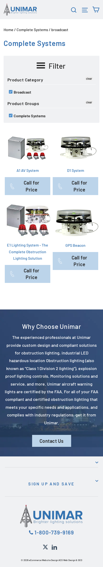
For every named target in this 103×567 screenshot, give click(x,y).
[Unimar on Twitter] (45, 546)
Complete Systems (32, 29)
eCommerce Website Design (43, 560)
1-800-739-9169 (53, 532)
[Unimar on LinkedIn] (54, 546)
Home (8, 29)
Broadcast (22, 92)
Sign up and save (51, 483)
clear (89, 78)
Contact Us (52, 441)
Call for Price (32, 186)
